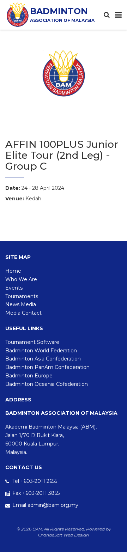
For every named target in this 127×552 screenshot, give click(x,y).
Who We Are (21, 279)
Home (13, 271)
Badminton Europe (29, 375)
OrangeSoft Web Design (63, 535)
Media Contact (23, 313)
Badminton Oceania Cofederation (46, 384)
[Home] (17, 14)
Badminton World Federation (41, 350)
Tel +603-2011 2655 (34, 481)
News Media (20, 304)
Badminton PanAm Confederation (47, 367)
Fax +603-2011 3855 (36, 493)
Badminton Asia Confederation (43, 359)
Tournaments (21, 296)
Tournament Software (32, 342)
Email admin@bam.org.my (45, 505)
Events (14, 288)
